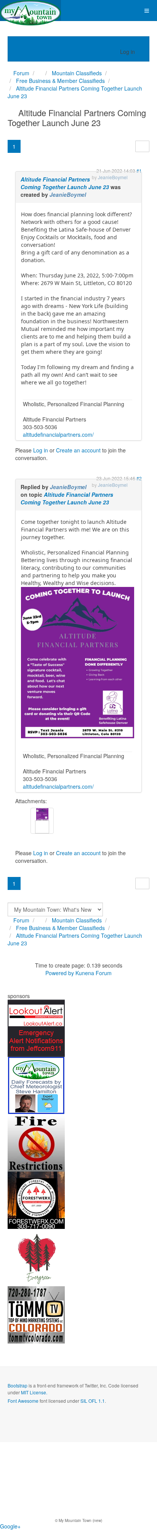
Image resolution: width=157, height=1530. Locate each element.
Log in (40, 450)
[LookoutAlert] (36, 1027)
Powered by (59, 973)
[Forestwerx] (36, 1199)
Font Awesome (23, 1400)
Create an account (78, 450)
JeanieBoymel (68, 194)
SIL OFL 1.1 (92, 1400)
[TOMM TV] (36, 1314)
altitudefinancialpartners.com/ (58, 434)
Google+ (10, 1526)
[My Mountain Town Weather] (36, 1085)
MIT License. (34, 1392)
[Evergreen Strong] (36, 1257)
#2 (139, 478)
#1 (139, 170)
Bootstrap (17, 1385)
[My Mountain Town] (30, 10)
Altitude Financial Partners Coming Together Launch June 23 (65, 183)
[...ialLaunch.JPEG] (77, 662)
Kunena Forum (93, 973)
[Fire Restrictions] (36, 1142)
